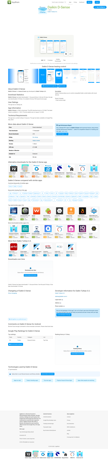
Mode (66, 193)
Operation (22, 196)
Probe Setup (69, 215)
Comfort (39, 196)
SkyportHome (69, 172)
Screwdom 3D (23, 435)
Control (20, 186)
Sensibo (61, 193)
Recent (44, 196)
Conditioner (11, 196)
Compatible (85, 196)
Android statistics (47, 416)
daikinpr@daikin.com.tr (61, 296)
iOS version (62, 85)
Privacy (68, 420)
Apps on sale (17, 380)
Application (74, 196)
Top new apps (47, 380)
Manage (75, 200)
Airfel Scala (11, 251)
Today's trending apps (32, 380)
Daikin (15, 186)
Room (76, 193)
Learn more (64, 131)
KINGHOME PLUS (93, 215)
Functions (59, 200)
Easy (29, 200)
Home (51, 193)
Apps (70, 2)
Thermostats (35, 200)
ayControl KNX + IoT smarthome (25, 215)
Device (96, 196)
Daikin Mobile (23, 251)
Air (42, 193)
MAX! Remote (46, 215)
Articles (68, 430)
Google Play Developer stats (49, 420)
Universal (54, 196)
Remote (15, 193)
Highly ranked (36, 140)
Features (86, 193)
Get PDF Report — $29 (62, 133)
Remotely (33, 196)
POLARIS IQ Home (82, 233)
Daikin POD (57, 251)
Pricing (75, 2)
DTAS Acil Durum (70, 251)
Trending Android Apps (48, 423)
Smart (47, 193)
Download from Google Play (50, 85)
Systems (68, 196)
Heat (97, 193)
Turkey (19, 340)
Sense (10, 186)
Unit (65, 200)
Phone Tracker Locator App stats (27, 438)
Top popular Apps (47, 427)
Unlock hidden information (31, 275)
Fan (70, 200)
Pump (24, 200)
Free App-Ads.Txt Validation (73, 437)
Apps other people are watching (86, 380)
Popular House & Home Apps (64, 380)
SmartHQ (68, 233)
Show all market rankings (16, 344)
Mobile (15, 200)
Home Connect (46, 233)
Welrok (33, 215)
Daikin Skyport (12, 172)
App (10, 193)
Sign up (89, 2)
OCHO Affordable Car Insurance (27, 442)
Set (56, 193)
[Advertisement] (52, 24)
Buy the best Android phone (49, 430)
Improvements (48, 200)
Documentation (70, 423)
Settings (92, 193)
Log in (97, 2)
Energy (30, 193)
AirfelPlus (45, 251)
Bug (41, 200)
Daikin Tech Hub (47, 172)
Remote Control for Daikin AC (25, 172)
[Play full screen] (70, 54)
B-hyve (90, 233)
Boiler (80, 196)
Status (19, 200)
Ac (20, 193)
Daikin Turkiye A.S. (24, 241)
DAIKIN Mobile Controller (59, 172)
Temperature (36, 193)
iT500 (10, 215)
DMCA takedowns (71, 427)
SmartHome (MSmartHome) (25, 233)
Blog (68, 433)
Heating (25, 193)
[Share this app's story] (66, 54)
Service (49, 196)
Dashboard (81, 2)
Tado (17, 196)
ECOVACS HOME (36, 233)
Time (28, 196)
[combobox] (58, 2)
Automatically (61, 196)
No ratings (35, 137)
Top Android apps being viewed (27, 431)
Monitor (71, 193)
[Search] (65, 2)
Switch (10, 200)
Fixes (91, 196)
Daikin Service (35, 172)
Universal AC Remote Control (94, 172)
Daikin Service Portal (36, 251)
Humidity (80, 200)
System (81, 193)
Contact (69, 416)
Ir (54, 200)
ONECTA (80, 172)
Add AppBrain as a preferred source (18, 319)
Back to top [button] (104, 445)
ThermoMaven (81, 215)
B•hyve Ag (57, 215)
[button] (77, 300)
